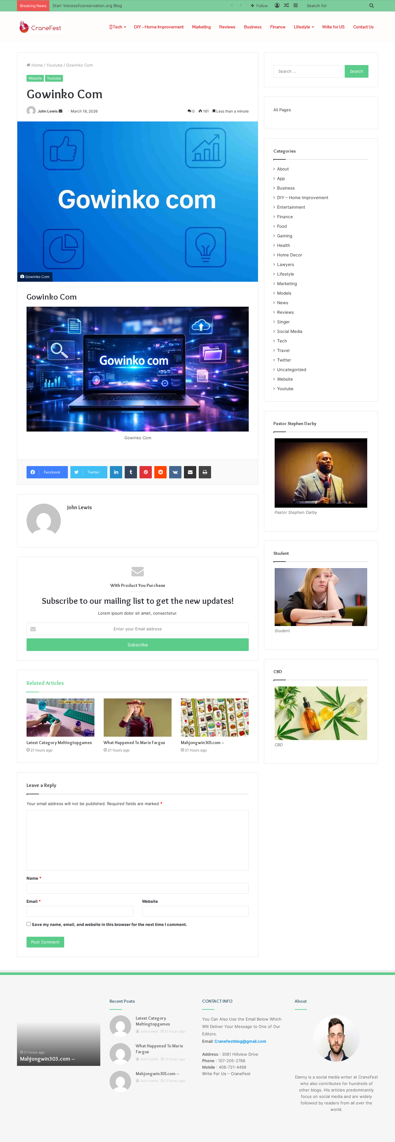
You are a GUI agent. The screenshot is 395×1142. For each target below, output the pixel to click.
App (281, 178)
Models (284, 293)
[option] (61, 1032)
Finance (277, 27)
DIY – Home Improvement (159, 27)
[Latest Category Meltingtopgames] (60, 717)
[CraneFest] (40, 27)
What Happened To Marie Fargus (134, 742)
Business (253, 27)
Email (34, 901)
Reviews (227, 27)
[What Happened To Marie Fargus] (138, 717)
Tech (117, 27)
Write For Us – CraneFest (226, 1073)
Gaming (284, 235)
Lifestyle (302, 27)
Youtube (54, 65)
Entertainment (291, 207)
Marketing (201, 27)
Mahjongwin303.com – (202, 742)
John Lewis (48, 111)
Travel (283, 350)
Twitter (284, 360)
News (282, 302)
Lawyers (285, 264)
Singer (283, 321)
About (283, 168)
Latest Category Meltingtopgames (59, 742)
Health (283, 245)
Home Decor (289, 254)
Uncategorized (291, 369)
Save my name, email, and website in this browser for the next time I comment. (109, 924)
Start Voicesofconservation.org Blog (87, 5)
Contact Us (363, 27)
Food (282, 226)
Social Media (289, 331)
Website (35, 78)
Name (34, 878)
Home (36, 65)
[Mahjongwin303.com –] (215, 717)
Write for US (333, 27)
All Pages (282, 109)
